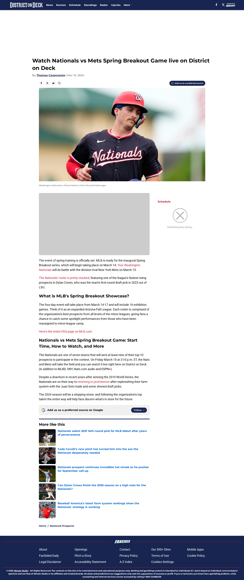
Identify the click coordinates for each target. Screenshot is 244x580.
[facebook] (216, 4)
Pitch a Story (83, 555)
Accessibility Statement (90, 562)
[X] (223, 4)
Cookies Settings (162, 562)
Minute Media (21, 570)
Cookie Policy (196, 555)
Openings (81, 549)
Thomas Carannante (51, 75)
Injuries (115, 5)
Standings (90, 5)
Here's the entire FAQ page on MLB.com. (66, 331)
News (49, 5)
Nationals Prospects (62, 525)
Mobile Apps (195, 549)
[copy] (59, 83)
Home (42, 525)
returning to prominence (94, 381)
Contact (125, 549)
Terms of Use (160, 555)
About (43, 549)
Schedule (75, 5)
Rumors (61, 5)
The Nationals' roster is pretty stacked (64, 278)
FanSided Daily (49, 555)
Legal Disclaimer (50, 562)
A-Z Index (126, 562)
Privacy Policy (129, 555)
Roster (104, 5)
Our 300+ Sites (161, 549)
